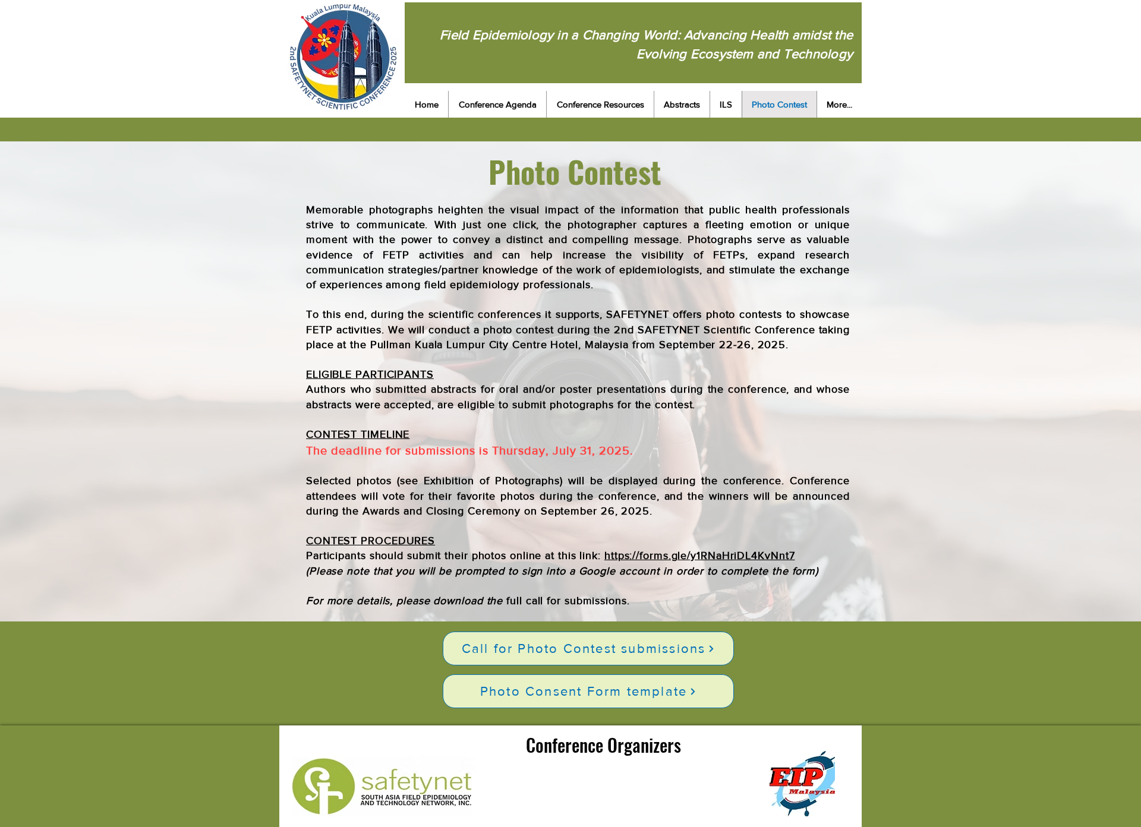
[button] (497, 104)
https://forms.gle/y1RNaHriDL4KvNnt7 (699, 555)
